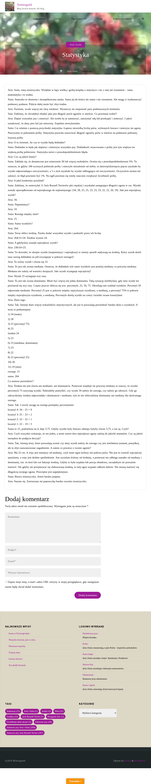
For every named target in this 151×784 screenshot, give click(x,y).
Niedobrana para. (90, 633)
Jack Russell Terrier (32, 716)
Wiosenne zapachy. (17, 646)
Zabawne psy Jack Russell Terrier (25, 733)
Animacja (13, 711)
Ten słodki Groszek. (17, 665)
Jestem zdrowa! (16, 659)
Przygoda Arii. (55, 716)
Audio (46, 711)
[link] (142, 19)
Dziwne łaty (88, 664)
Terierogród (24, 4)
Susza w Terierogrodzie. (19, 633)
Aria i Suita (75, 44)
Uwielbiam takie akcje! (19, 722)
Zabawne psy (43, 722)
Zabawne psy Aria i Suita (21, 727)
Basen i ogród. (89, 685)
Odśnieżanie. (88, 674)
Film (59, 711)
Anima (127, 760)
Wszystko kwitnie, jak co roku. (22, 639)
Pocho (85, 643)
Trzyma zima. (14, 652)
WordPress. (140, 760)
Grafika (12, 716)
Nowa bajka (88, 654)
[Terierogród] (9, 6)
